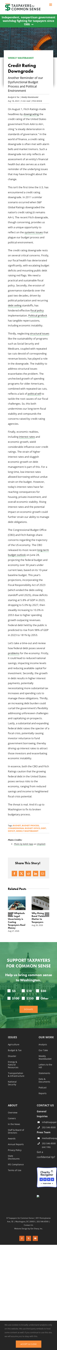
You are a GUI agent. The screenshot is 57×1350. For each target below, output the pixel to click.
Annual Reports (16, 1144)
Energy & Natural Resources (13, 1064)
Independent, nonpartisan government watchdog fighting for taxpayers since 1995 (28, 21)
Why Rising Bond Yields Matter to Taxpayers (38, 917)
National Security (12, 1083)
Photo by (18, 844)
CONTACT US (45, 1105)
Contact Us (28, 1225)
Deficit (11, 831)
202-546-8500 (49, 1127)
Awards (12, 1138)
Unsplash (41, 844)
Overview (12, 1112)
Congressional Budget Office (24, 828)
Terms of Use (14, 1170)
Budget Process (30, 825)
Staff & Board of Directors (16, 1131)
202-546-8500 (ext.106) (49, 1145)
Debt (43, 828)
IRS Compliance (16, 1164)
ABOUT (12, 1105)
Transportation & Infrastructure (16, 1074)
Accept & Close (29, 1344)
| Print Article (36, 101)
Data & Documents (44, 1080)
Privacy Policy (14, 1150)
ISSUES (12, 1037)
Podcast (43, 1087)
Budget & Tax (13, 97)
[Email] (42, 873)
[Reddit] (28, 873)
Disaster (12, 1056)
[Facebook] (14, 873)
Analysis (43, 1044)
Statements (44, 1073)
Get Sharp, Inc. (36, 1228)
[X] (21, 873)
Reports (43, 1093)
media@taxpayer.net (49, 1138)
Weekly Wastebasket (29, 97)
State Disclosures (14, 1157)
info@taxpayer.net (49, 1122)
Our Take (43, 1050)
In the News (14, 1124)
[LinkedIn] (35, 873)
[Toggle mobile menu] (50, 4)
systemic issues (33, 232)
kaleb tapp (28, 844)
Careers (12, 1118)
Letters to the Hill (45, 1066)
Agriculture (13, 1044)
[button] (10, 914)
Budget (17, 825)
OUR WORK (46, 1037)
